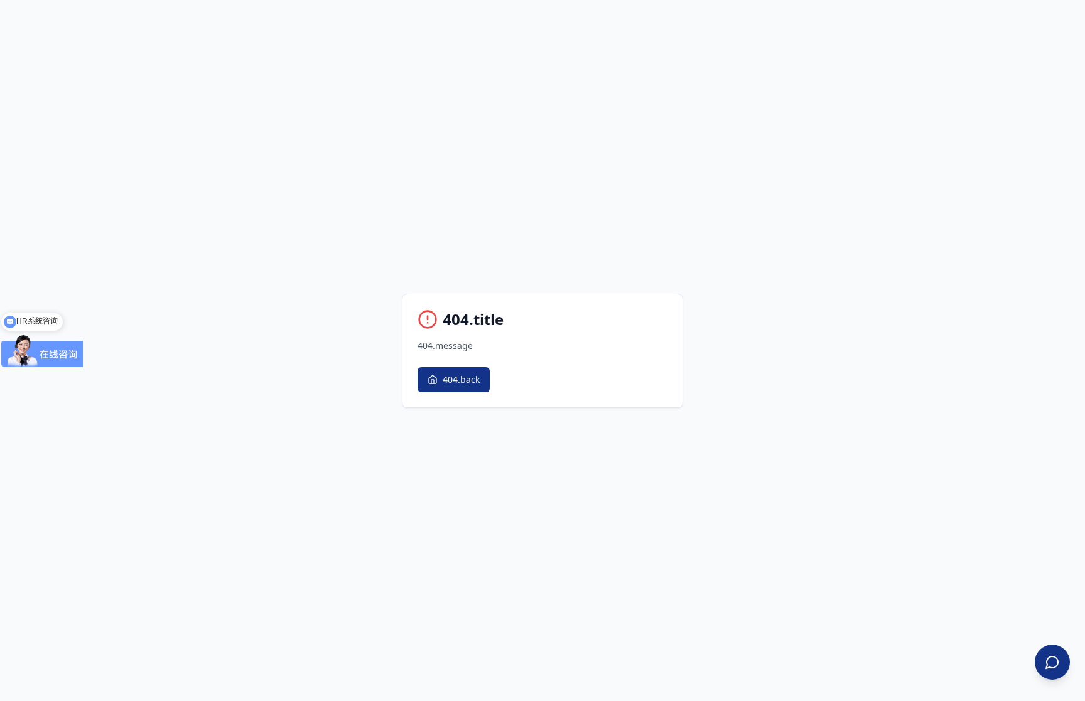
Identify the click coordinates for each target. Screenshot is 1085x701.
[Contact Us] (1052, 662)
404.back (461, 379)
